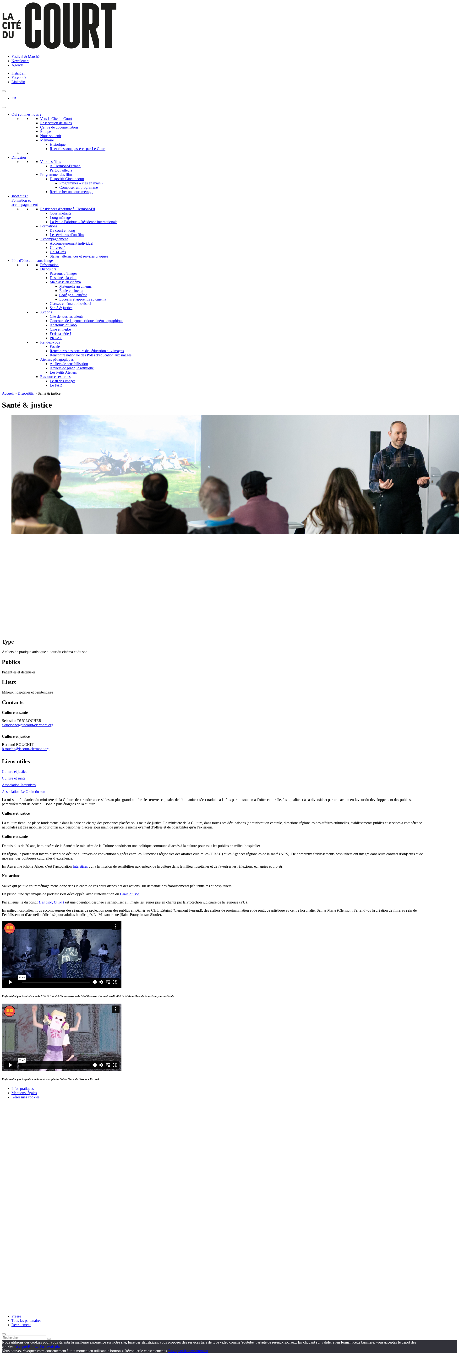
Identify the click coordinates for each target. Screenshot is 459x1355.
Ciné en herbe (60, 329)
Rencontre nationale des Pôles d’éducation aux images (90, 355)
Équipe (45, 131)
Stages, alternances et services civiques (79, 256)
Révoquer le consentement (188, 1351)
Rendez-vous (50, 342)
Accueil (8, 393)
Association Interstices (19, 785)
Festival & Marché (25, 56)
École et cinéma (71, 291)
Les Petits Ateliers (63, 372)
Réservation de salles (56, 123)
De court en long (62, 230)
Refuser (34, 1346)
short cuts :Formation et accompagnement (24, 200)
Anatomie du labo (63, 325)
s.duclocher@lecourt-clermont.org (27, 725)
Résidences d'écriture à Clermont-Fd (67, 209)
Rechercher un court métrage (71, 192)
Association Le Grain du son (23, 792)
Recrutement (21, 1325)
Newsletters (20, 61)
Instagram (18, 73)
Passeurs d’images (63, 273)
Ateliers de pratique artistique (72, 368)
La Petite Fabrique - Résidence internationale (83, 222)
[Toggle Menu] (4, 107)
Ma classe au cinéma (65, 282)
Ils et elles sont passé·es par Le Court (77, 149)
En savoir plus (50, 1346)
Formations (48, 226)
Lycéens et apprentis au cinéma (82, 299)
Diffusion (18, 157)
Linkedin (18, 82)
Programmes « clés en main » (81, 183)
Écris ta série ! (60, 334)
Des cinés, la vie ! (63, 278)
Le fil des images (62, 381)
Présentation (49, 265)
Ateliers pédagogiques (57, 359)
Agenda (17, 65)
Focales (55, 346)
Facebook (18, 77)
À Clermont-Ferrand (65, 166)
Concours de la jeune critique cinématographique (86, 321)
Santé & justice (61, 308)
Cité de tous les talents (66, 316)
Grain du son (130, 894)
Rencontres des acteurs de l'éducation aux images (87, 351)
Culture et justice (14, 771)
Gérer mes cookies (25, 1097)
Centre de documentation (59, 127)
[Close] (4, 1334)
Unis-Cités (58, 252)
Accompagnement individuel (71, 243)
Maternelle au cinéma (75, 286)
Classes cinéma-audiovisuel (70, 303)
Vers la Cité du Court (56, 119)
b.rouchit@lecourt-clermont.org (25, 749)
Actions (46, 312)
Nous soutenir (50, 136)
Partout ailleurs (61, 170)
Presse (16, 1316)
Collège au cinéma (73, 295)
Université (57, 248)
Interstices (80, 866)
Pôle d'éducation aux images (32, 260)
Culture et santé (13, 778)
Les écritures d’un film (67, 235)
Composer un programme (78, 187)
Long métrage (60, 217)
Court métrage (60, 213)
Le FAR (56, 385)
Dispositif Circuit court (67, 179)
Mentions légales (24, 1093)
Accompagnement (54, 239)
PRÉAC (56, 338)
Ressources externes (55, 377)
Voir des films (50, 162)
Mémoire (47, 140)
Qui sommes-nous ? (26, 114)
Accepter (21, 1346)
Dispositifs (48, 269)
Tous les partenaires (26, 1320)
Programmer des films (56, 174)
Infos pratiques (22, 1088)
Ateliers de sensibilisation (69, 364)
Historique (58, 144)
